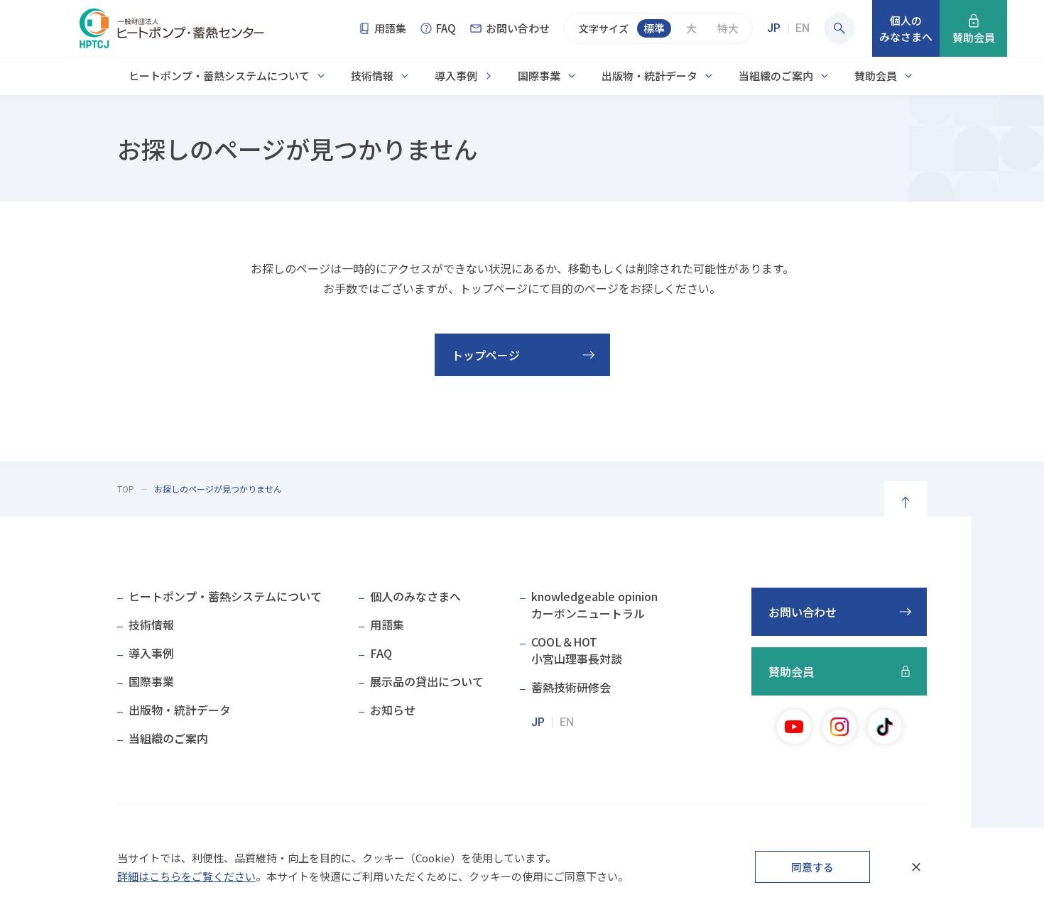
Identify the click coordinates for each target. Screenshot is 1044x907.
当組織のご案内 (776, 75)
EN (802, 28)
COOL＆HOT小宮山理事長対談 (576, 650)
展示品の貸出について (427, 681)
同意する (812, 866)
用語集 (387, 624)
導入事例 (456, 75)
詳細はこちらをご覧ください (186, 876)
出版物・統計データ (649, 75)
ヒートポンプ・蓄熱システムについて (219, 75)
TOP (125, 489)
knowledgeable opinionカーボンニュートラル (594, 605)
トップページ (486, 354)
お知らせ (392, 709)
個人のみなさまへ (415, 596)
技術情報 (372, 75)
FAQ (381, 652)
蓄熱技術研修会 (571, 687)
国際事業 (539, 75)
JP (774, 28)
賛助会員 (875, 75)
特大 (728, 28)
